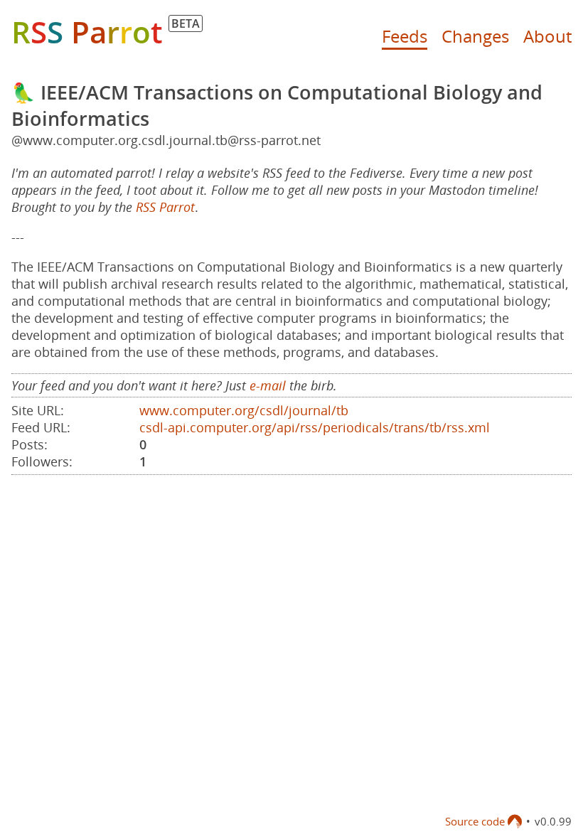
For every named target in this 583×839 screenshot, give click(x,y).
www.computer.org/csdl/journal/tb (243, 410)
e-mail (268, 385)
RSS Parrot (165, 206)
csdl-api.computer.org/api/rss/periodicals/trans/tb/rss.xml (314, 427)
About (547, 36)
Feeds (404, 36)
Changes (475, 36)
